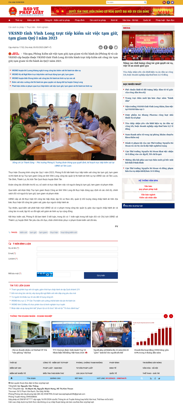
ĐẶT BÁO (78, 378)
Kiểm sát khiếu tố (18, 373)
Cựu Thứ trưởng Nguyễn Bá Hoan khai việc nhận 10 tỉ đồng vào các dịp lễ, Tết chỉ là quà (149, 152)
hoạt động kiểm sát (69, 232)
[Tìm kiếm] (145, 2)
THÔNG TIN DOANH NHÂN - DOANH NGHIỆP (31, 316)
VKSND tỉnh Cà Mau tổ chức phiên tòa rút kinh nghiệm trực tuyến (38, 304)
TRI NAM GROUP (16, 406)
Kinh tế (114, 20)
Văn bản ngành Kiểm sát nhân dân (148, 196)
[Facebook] (106, 47)
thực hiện (54, 232)
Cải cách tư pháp (98, 20)
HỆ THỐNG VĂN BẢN (148, 180)
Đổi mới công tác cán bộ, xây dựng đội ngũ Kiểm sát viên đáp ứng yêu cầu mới (43, 293)
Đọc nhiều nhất (132, 84)
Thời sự (18, 20)
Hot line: (111, 378)
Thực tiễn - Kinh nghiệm (37, 27)
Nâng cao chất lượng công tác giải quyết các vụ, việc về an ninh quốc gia (148, 64)
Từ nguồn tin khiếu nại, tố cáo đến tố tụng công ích (32, 297)
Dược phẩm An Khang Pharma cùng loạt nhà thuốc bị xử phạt (149, 116)
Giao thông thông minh (35, 406)
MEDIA (126, 28)
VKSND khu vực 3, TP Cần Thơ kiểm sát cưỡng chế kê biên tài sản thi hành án (43, 301)
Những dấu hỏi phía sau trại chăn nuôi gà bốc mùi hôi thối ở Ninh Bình (149, 161)
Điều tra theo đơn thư (53, 373)
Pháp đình (80, 20)
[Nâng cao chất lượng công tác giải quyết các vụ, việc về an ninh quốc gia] (148, 45)
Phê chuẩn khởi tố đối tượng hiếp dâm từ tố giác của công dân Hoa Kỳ (149, 91)
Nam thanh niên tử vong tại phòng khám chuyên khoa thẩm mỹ (149, 136)
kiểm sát (23, 232)
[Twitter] (116, 47)
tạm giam (43, 232)
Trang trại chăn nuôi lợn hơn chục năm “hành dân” (149, 99)
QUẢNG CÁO (55, 378)
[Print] (101, 47)
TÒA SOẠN (31, 378)
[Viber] (111, 47)
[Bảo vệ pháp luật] (27, 11)
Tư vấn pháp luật (84, 368)
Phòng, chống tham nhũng (89, 363)
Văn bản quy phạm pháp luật (148, 187)
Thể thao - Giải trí (151, 373)
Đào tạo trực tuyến (75, 406)
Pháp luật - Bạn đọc (165, 20)
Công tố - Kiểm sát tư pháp (57, 20)
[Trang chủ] (11, 378)
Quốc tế (147, 20)
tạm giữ (33, 232)
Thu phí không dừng (56, 406)
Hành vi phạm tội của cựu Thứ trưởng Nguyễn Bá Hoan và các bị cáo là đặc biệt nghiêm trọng (149, 144)
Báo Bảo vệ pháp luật (134, 206)
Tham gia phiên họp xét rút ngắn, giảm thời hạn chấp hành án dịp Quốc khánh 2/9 (45, 289)
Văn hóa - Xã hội (130, 20)
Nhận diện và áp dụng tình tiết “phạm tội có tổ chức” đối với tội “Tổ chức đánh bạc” (45, 308)
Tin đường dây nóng (152, 363)
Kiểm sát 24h (33, 20)
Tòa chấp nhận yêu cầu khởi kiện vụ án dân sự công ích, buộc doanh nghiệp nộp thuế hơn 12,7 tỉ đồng (148, 73)
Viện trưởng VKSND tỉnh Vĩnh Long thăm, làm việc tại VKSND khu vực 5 (149, 108)
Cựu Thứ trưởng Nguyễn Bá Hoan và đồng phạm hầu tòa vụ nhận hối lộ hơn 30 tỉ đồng (149, 169)
